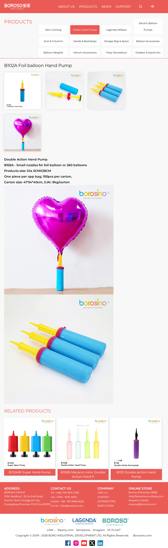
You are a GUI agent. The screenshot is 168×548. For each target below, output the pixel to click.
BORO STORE (106, 505)
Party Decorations (116, 52)
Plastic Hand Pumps (85, 29)
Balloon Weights (53, 52)
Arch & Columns (53, 41)
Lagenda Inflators (116, 29)
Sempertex (83, 530)
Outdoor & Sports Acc (148, 52)
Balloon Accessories (148, 41)
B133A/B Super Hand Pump (30, 472)
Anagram (99, 530)
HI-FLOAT (114, 530)
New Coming (53, 29)
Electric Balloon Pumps (148, 26)
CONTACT (103, 497)
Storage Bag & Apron (116, 41)
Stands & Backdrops (84, 41)
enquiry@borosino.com (142, 504)
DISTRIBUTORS (107, 501)
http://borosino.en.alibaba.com (146, 496)
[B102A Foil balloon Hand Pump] (22, 90)
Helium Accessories (85, 52)
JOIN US (103, 492)
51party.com (66, 530)
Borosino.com (142, 535)
